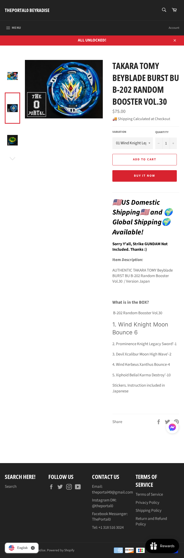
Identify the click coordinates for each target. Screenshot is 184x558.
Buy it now (144, 176)
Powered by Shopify (60, 550)
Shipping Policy (148, 510)
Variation (119, 132)
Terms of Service (149, 494)
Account (174, 28)
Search (11, 486)
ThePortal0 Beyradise (27, 10)
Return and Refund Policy (151, 521)
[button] (172, 428)
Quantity (161, 132)
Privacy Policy (147, 503)
